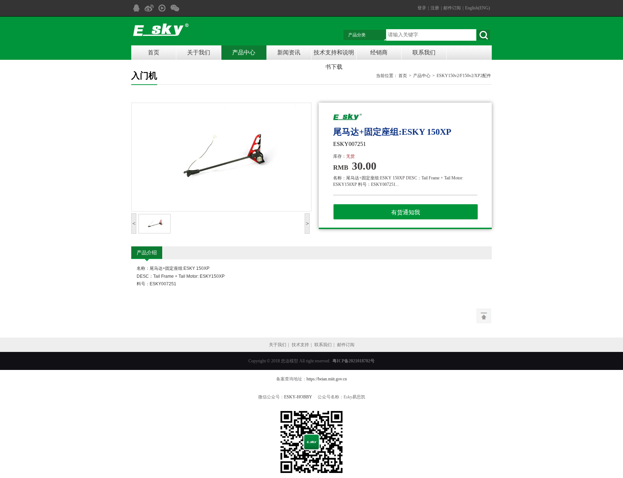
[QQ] (136, 8)
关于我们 (198, 52)
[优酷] (162, 8)
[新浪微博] (149, 8)
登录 (421, 7)
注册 (434, 7)
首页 (153, 52)
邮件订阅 (452, 7)
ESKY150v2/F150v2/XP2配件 (464, 75)
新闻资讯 (288, 52)
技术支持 (300, 344)
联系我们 (424, 52)
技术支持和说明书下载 (334, 54)
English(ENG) (477, 7)
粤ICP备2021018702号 (353, 360)
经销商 (379, 52)
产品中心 (243, 52)
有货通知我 (405, 212)
